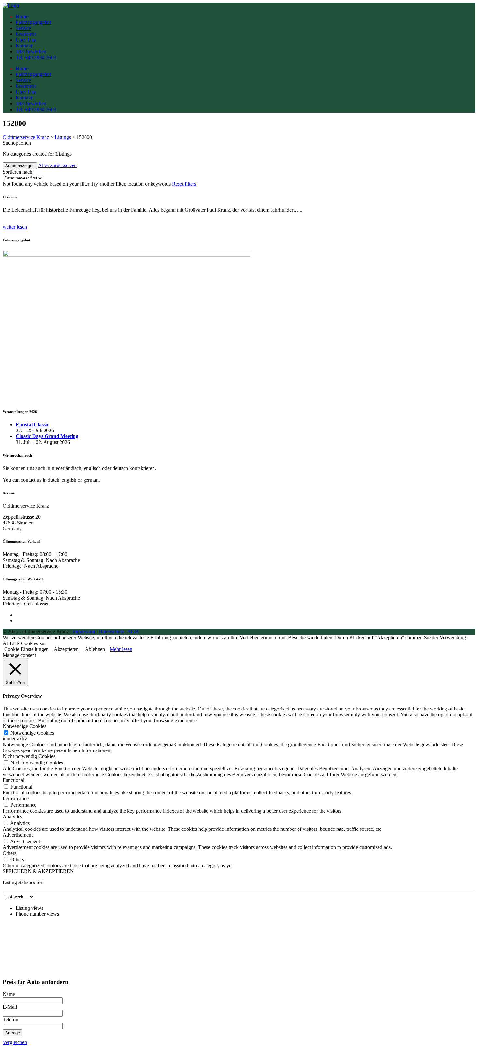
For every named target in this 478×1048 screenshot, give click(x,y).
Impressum (84, 631)
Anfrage (12, 1032)
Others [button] (9, 853)
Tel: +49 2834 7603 (36, 57)
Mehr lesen (121, 649)
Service (23, 28)
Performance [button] (16, 798)
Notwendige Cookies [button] (24, 726)
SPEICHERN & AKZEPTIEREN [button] (38, 871)
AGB (133, 631)
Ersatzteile (26, 34)
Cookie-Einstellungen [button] (26, 649)
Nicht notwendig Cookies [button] (29, 756)
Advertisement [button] (18, 835)
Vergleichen (15, 1042)
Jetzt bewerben (31, 51)
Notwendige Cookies (32, 733)
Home (22, 16)
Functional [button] (13, 780)
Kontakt (24, 45)
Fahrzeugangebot (33, 22)
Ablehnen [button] (95, 649)
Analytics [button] (12, 816)
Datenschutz (111, 631)
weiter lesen (15, 227)
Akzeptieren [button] (66, 649)
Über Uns (26, 40)
